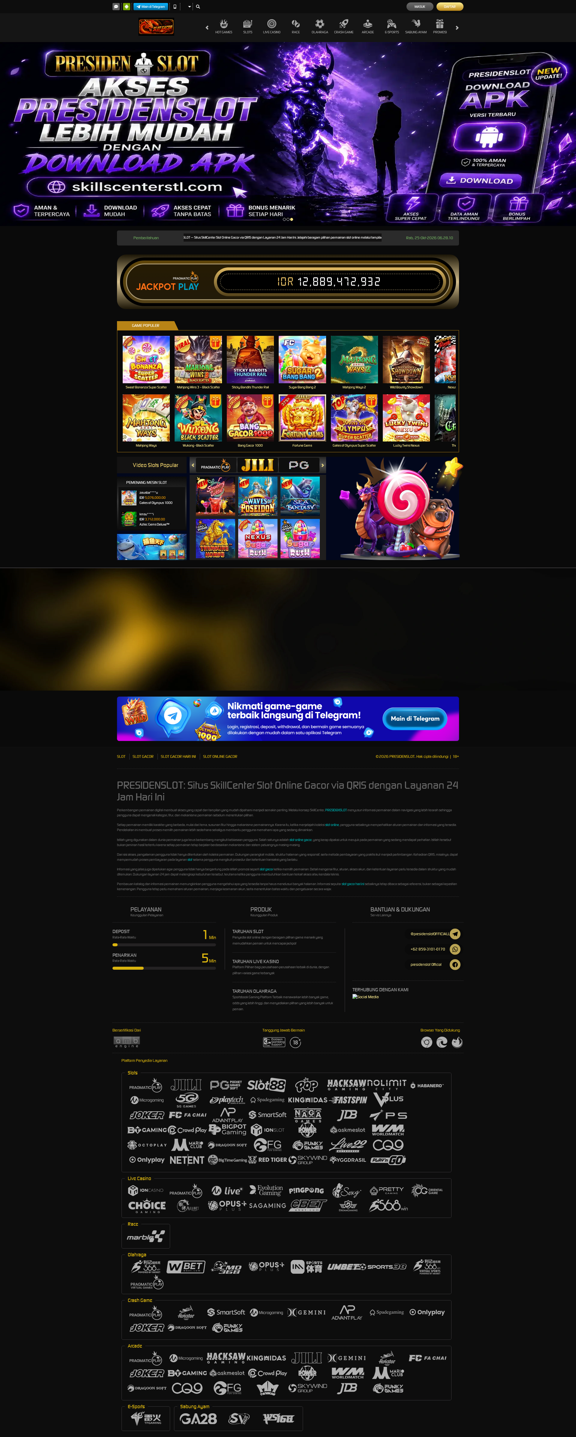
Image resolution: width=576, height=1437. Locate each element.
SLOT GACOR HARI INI (178, 756)
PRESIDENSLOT (336, 810)
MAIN (150, 359)
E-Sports (392, 32)
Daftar (450, 7)
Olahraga (320, 32)
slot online (332, 825)
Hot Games (223, 32)
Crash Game (343, 32)
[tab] (216, 465)
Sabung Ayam (416, 32)
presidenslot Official (426, 964)
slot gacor (266, 869)
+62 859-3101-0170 (428, 949)
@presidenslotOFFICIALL (430, 934)
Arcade (368, 32)
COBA (219, 490)
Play (188, 286)
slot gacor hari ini (353, 884)
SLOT (121, 756)
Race (296, 32)
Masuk (420, 7)
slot (190, 859)
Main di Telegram (153, 7)
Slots (247, 32)
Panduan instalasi (523, 642)
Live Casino (271, 32)
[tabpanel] (288, 134)
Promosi (440, 32)
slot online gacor (301, 840)
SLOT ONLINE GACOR (220, 756)
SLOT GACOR (143, 756)
